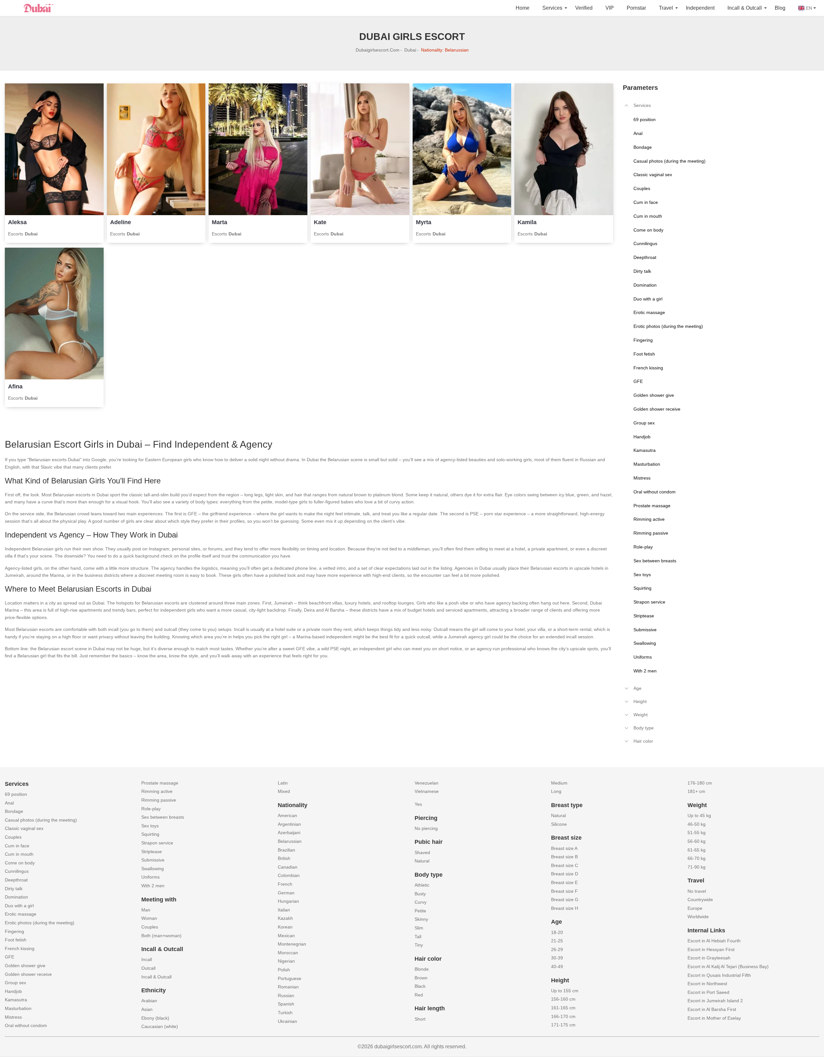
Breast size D (564, 873)
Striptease (151, 851)
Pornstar (636, 8)
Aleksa (17, 222)
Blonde (422, 969)
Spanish (286, 1003)
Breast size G (564, 899)
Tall (418, 936)
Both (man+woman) (161, 935)
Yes (418, 804)
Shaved (422, 852)
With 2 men (152, 885)
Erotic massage (20, 914)
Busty (420, 893)
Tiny (419, 944)
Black (420, 986)
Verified (584, 8)
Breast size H (564, 908)
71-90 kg (697, 867)
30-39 (557, 957)
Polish (284, 969)
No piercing (426, 828)
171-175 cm (563, 1024)
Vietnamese (427, 791)
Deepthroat (16, 879)
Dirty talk (14, 888)
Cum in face (17, 845)
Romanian (288, 986)
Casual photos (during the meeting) (41, 820)
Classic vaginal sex (24, 828)
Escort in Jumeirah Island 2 (715, 1000)
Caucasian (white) (159, 1026)
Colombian (289, 875)
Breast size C (564, 865)
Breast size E (564, 882)
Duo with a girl (19, 905)
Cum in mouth (19, 854)
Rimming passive (158, 800)
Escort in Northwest (707, 983)
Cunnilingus (17, 871)
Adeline (120, 222)
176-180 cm (700, 783)
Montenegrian (292, 944)
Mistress (13, 1017)
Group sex (15, 982)
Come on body (20, 862)
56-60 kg (697, 841)
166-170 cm (563, 1016)
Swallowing (152, 868)
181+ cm (696, 791)
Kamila (527, 222)
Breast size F (564, 891)
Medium (559, 783)
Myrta (423, 222)
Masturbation (18, 1008)
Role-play (151, 808)
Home (522, 8)
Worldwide (698, 916)
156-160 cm (563, 999)
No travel (697, 891)
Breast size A (564, 848)
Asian (147, 1009)
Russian (286, 995)
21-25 (557, 940)
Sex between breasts (162, 817)
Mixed (284, 791)
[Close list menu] (626, 105)
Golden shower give (25, 965)
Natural (422, 860)
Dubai (410, 49)
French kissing (19, 948)
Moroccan (288, 952)
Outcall (148, 968)
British (284, 858)
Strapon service (157, 842)
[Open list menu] (626, 688)
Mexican (286, 935)
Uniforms (150, 877)
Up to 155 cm (564, 990)
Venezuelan (426, 783)
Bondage (14, 811)
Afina (15, 386)
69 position (16, 794)
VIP (609, 8)
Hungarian (288, 901)
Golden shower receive (28, 974)
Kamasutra (16, 999)
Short (420, 1019)
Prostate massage (159, 783)
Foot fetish (15, 939)
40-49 (557, 966)
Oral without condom (26, 1025)
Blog (780, 8)
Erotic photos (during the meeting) (39, 922)
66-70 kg (697, 858)
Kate (320, 222)
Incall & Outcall (156, 976)
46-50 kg (697, 824)
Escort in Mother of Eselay (714, 1018)
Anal (9, 802)
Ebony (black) (155, 1018)
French (285, 884)
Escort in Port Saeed (708, 992)
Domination (16, 897)
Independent (700, 8)
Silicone (559, 824)
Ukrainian (287, 1021)
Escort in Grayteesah (709, 957)
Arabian (149, 1000)
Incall (146, 959)
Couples (13, 837)
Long (556, 791)
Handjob (13, 991)
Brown (421, 977)
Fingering (14, 931)
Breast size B (564, 856)
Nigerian (286, 961)
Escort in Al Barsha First (712, 1009)
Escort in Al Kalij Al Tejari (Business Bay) (728, 966)
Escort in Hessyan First (711, 949)
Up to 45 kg (699, 815)
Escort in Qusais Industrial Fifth (719, 975)
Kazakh (285, 918)
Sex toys (150, 825)
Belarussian (290, 841)
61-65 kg (697, 849)
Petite (420, 910)
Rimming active (157, 791)
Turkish (285, 1012)
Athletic (422, 885)
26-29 (557, 949)
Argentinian (289, 824)
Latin (283, 783)
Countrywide (700, 899)
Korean (285, 926)
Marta (219, 222)
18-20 (557, 932)
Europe (695, 908)
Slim (419, 927)
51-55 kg (697, 832)
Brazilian (286, 849)
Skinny (421, 919)
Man (145, 909)
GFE (9, 956)
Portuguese (289, 978)
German (286, 892)
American (287, 815)
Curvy (420, 902)
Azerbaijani (289, 832)
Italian (284, 909)
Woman (149, 918)
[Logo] (37, 7)
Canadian (287, 867)
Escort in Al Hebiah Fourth (714, 940)
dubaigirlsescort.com (377, 49)
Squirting (150, 834)
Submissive (152, 859)
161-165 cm (563, 1007)
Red (419, 994)
